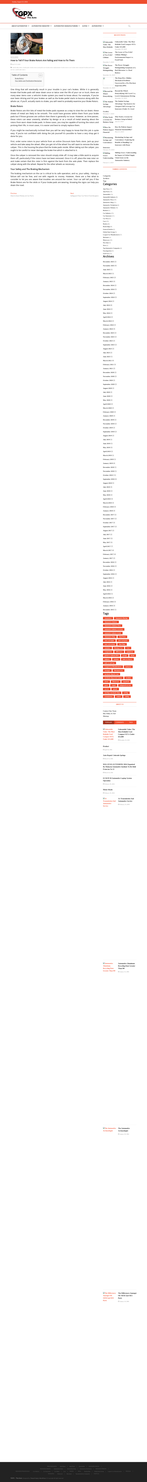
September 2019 (108, 432)
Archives (106, 178)
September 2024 (108, 297)
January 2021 (108, 368)
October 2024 (108, 293)
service (107, 689)
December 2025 (108, 262)
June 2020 (106, 396)
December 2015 (108, 610)
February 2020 (108, 412)
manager (107, 670)
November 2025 (108, 266)
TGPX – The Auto (16, 1478)
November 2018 (108, 471)
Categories (107, 176)
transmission (108, 696)
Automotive (97, 26)
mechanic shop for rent (111, 674)
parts (106, 685)
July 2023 (106, 353)
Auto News (14, 57)
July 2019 (106, 439)
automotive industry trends (113, 633)
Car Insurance (107, 216)
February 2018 (108, 507)
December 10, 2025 (124, 740)
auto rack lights (109, 640)
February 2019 (108, 459)
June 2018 (106, 491)
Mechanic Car (118, 670)
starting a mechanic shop (112, 693)
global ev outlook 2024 (111, 655)
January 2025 (108, 281)
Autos (84, 26)
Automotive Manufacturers (66, 26)
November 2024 (108, 289)
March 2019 (107, 455)
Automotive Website (109, 208)
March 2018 (107, 503)
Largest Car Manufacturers (111, 235)
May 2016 (106, 590)
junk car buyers (127, 659)
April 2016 (107, 594)
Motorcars (106, 240)
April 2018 (107, 499)
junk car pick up (109, 663)
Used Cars (106, 253)
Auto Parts (106, 191)
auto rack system (110, 644)
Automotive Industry (41, 26)
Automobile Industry (109, 197)
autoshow (107, 648)
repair (114, 685)
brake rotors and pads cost (37, 67)
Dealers (105, 224)
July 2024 (106, 305)
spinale (115, 689)
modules (128, 678)
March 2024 (107, 321)
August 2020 (107, 388)
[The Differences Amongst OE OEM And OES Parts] (109, 1293)
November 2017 (108, 519)
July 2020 (106, 392)
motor (106, 681)
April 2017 (107, 546)
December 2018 (108, 467)
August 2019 (107, 435)
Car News (106, 218)
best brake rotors (17, 67)
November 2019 (108, 424)
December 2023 (108, 333)
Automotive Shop (108, 202)
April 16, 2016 (108, 749)
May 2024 (106, 313)
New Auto (106, 243)
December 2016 (108, 562)
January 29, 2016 (124, 1134)
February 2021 (108, 364)
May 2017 (106, 542)
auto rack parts (122, 640)
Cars (104, 221)
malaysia (128, 667)
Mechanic (106, 237)
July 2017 (106, 534)
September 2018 (108, 479)
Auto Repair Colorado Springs (114, 755)
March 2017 (107, 550)
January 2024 (108, 329)
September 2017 (108, 526)
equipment (130, 652)
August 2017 (107, 530)
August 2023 (107, 349)
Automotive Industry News (113, 625)
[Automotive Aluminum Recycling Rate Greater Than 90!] (109, 963)
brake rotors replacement (53, 67)
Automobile (106, 194)
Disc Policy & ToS (109, 713)
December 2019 (108, 420)
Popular (108, 722)
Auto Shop (122, 644)
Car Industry (107, 213)
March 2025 (107, 273)
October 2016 (108, 570)
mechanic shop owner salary (113, 678)
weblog (127, 696)
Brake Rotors (19, 78)
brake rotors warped (78, 67)
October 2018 (108, 475)
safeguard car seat (125, 685)
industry (107, 659)
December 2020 (108, 372)
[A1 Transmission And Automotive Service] (109, 799)
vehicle (118, 696)
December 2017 (108, 515)
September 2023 (108, 345)
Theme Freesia (34, 1478)
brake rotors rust (66, 67)
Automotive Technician (110, 205)
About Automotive (19, 26)
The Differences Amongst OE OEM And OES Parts (127, 1295)
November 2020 (108, 376)
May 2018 (106, 495)
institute (116, 659)
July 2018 (106, 487)
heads (132, 655)
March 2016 (107, 598)
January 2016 (108, 606)
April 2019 (107, 451)
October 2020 (108, 380)
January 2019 (108, 463)
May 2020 (106, 400)
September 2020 (108, 384)
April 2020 (107, 404)
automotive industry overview (114, 629)
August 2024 (107, 301)
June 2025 (106, 269)
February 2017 (108, 554)
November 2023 (108, 337)
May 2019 (106, 447)
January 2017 (108, 558)
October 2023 (108, 341)
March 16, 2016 (108, 772)
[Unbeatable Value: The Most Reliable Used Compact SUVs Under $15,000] (109, 729)
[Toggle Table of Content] (39, 75)
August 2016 (107, 578)
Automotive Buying (121, 618)
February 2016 (108, 602)
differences (119, 652)
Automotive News (108, 200)
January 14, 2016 (124, 1301)
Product (106, 746)
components (108, 652)
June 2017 (106, 538)
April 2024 (107, 317)
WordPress (42, 1478)
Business (105, 210)
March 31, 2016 (108, 758)
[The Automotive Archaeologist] (109, 1128)
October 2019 (108, 428)
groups (125, 655)
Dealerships (106, 226)
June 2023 (106, 356)
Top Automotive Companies (111, 248)
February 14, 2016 (124, 804)
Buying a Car (118, 648)
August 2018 (107, 483)
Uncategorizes (107, 251)
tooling (126, 693)
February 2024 (108, 325)
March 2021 (107, 360)
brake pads (26, 67)
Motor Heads (108, 790)
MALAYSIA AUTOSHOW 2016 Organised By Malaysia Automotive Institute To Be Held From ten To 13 (119, 766)
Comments (120, 722)
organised (126, 681)
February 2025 (108, 277)
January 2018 (108, 511)
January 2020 (108, 416)
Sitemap (106, 716)
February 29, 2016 (109, 784)
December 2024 (108, 285)
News (104, 245)
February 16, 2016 (109, 793)
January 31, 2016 (124, 971)
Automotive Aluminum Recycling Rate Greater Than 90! (126, 966)
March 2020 (107, 408)
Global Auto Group (109, 232)
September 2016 (108, 574)
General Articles (108, 229)
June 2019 (106, 443)
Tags (104, 181)
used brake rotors (20, 69)
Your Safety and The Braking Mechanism (28, 81)
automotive (108, 618)
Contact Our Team (109, 711)
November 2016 (108, 566)
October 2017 (108, 523)
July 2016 (106, 582)
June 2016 (106, 586)
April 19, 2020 (16, 64)
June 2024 (106, 309)
